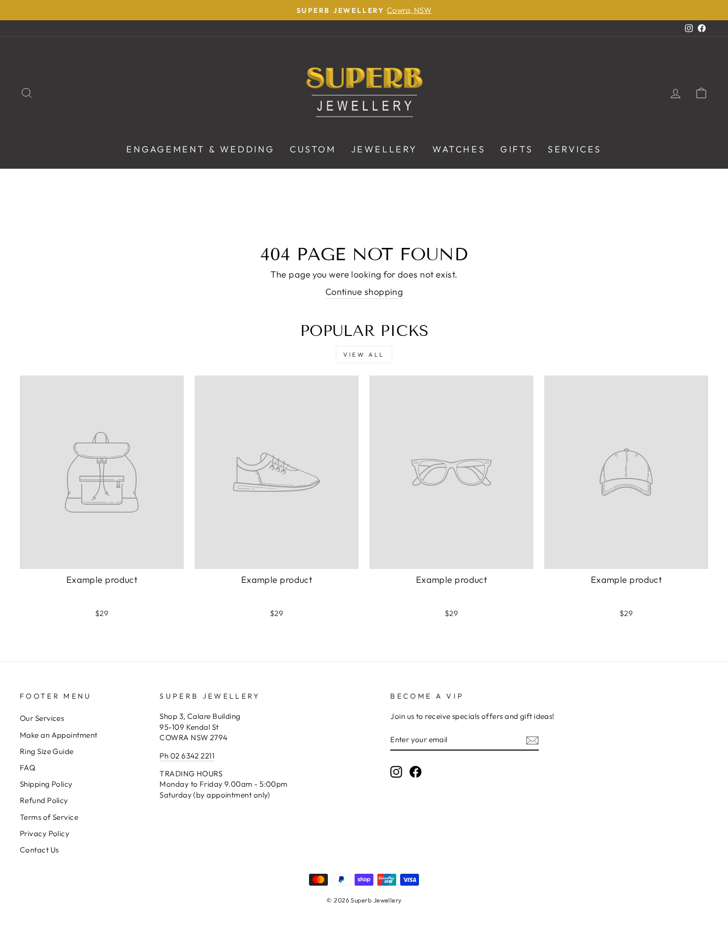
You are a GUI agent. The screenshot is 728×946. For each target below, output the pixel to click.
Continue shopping (364, 291)
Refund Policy (44, 800)
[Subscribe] (532, 740)
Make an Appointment (59, 735)
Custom (313, 149)
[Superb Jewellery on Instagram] (396, 771)
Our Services (42, 718)
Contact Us (39, 849)
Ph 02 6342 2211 (186, 755)
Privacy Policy (44, 833)
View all (364, 354)
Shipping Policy (46, 784)
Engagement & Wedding (200, 149)
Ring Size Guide (47, 751)
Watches (458, 149)
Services (575, 149)
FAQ (27, 767)
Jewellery (384, 149)
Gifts (516, 149)
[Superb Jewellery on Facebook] (415, 771)
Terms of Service (49, 817)
